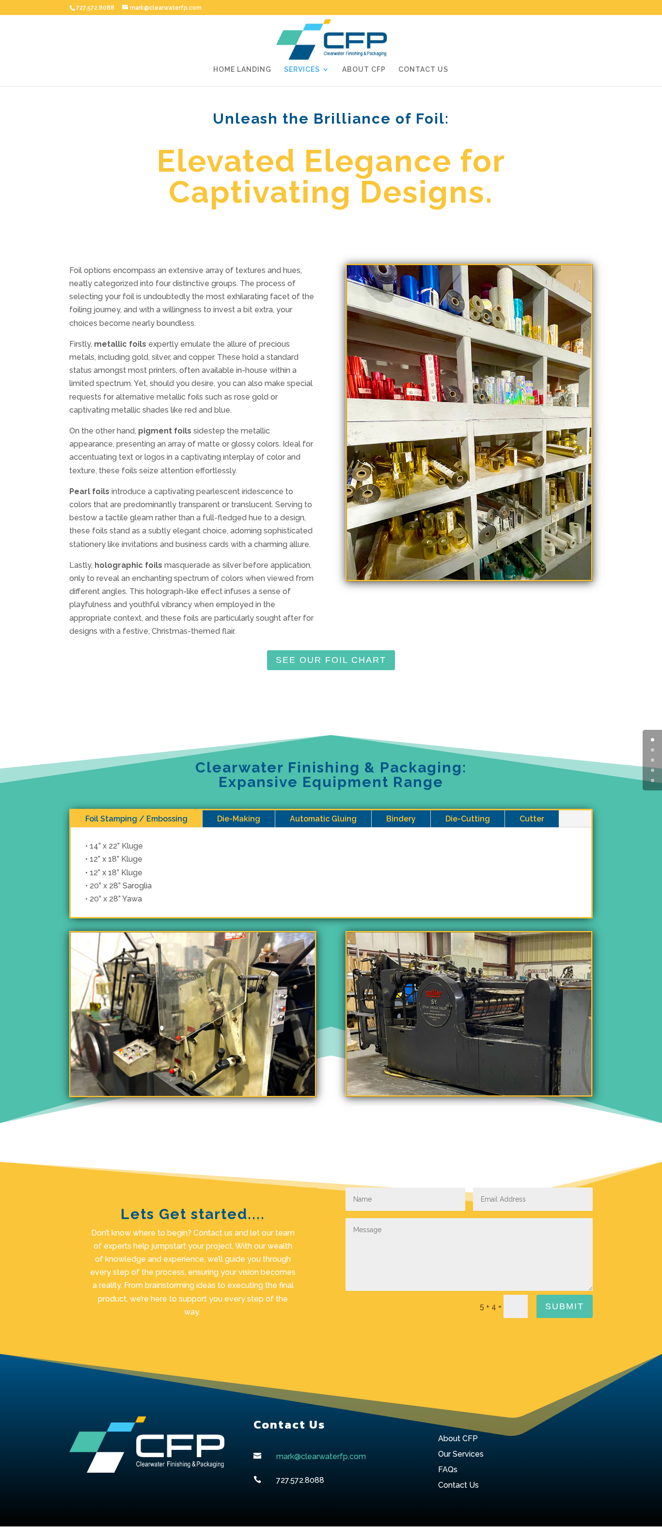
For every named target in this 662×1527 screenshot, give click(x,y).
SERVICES (302, 69)
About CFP (458, 1438)
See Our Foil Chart (331, 660)
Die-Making (238, 818)
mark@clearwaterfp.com (321, 1456)
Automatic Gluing (323, 818)
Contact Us (458, 1485)
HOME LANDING (242, 69)
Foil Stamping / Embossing (136, 818)
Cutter (532, 818)
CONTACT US (423, 69)
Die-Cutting (467, 818)
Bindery (401, 818)
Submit (564, 1306)
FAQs (447, 1469)
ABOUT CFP (364, 69)
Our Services (461, 1454)
